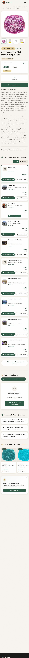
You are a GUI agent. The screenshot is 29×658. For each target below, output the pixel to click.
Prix (17, 161)
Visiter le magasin (9, 179)
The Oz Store (11, 203)
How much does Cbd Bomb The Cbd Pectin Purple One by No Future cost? (13, 420)
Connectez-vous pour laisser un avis (14, 379)
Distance (24, 161)
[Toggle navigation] (25, 2)
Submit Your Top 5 (14, 490)
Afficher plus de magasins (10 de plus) (15, 363)
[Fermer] (26, 478)
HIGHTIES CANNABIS (13, 221)
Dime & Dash (11, 167)
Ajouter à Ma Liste (15, 85)
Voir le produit (22, 179)
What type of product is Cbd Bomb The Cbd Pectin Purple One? (14, 435)
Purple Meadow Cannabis (15, 240)
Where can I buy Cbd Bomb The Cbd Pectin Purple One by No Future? (13, 428)
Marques (3, 8)
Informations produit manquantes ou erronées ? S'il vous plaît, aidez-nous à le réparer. (15, 149)
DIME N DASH (11, 185)
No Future (9, 7)
